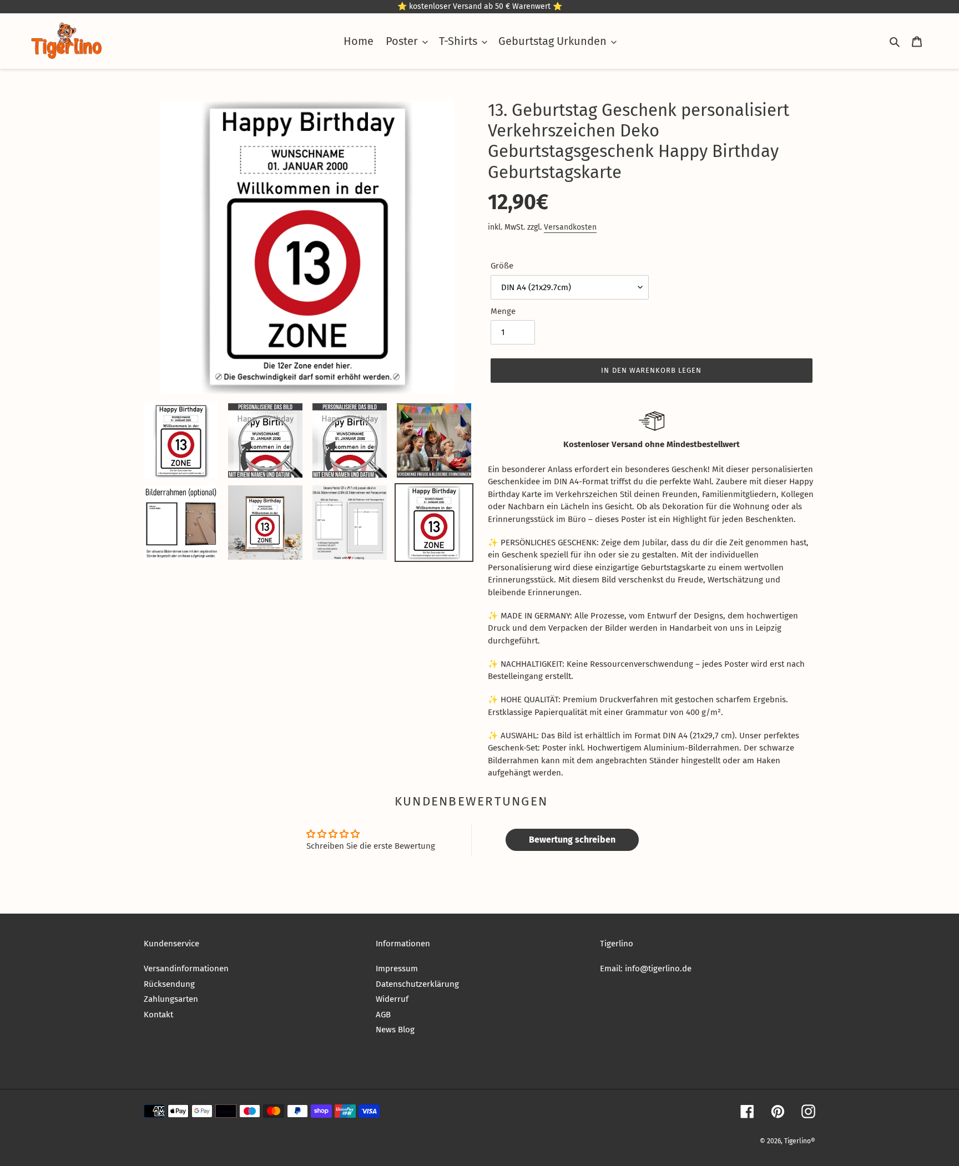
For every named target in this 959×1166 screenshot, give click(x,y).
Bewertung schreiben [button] (572, 839)
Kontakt (158, 1015)
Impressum (397, 969)
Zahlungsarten (171, 999)
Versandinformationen (186, 969)
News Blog (395, 1030)
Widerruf (392, 999)
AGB (383, 1015)
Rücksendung (169, 984)
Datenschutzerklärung (417, 984)
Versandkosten (570, 227)
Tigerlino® (799, 1141)
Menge (503, 311)
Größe (502, 266)
